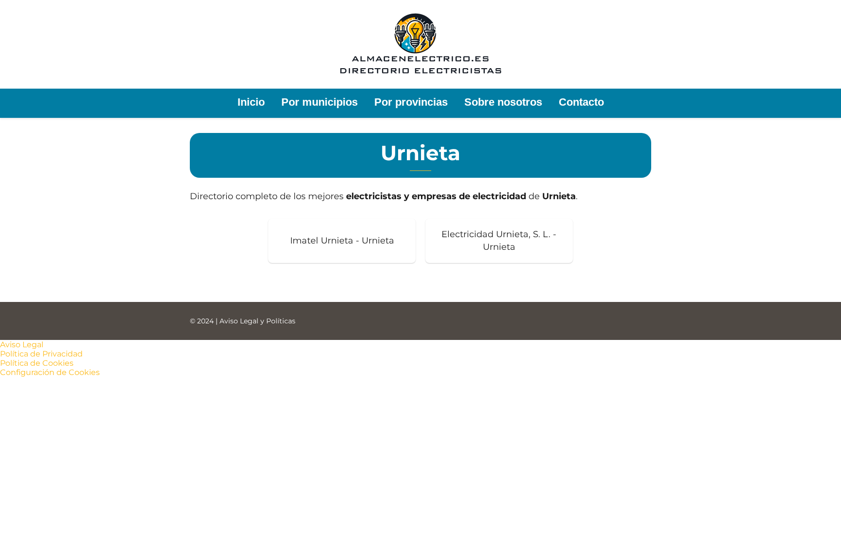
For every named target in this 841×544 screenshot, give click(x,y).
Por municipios (319, 102)
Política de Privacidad (41, 353)
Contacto (581, 102)
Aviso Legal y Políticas (257, 321)
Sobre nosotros (503, 102)
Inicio (251, 102)
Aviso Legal (21, 344)
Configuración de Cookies (50, 372)
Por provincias (411, 102)
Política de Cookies (36, 363)
